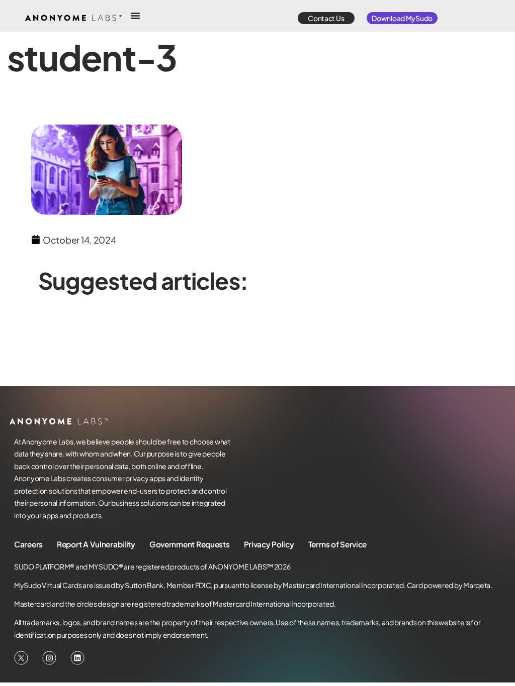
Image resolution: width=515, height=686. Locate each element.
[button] (326, 18)
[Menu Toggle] (135, 16)
